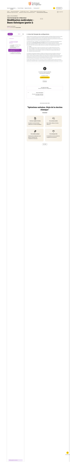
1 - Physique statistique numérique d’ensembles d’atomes (13, 42)
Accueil (8, 11)
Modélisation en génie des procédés (12, 12)
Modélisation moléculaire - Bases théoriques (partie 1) (27, 12)
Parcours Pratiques (21, 8)
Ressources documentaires (11, 8)
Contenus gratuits (36, 8)
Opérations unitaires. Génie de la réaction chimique (37, 11)
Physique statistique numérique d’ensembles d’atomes (37, 94)
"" (44, 108)
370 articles (45, 112)
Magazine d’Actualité (28, 8)
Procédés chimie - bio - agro (24, 11)
